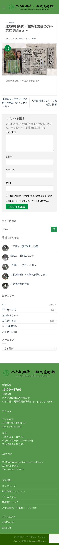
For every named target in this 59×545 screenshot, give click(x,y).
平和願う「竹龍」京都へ (23, 265)
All (3, 304)
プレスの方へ (9, 516)
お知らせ (6, 315)
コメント (11, 132)
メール (10, 170)
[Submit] (54, 229)
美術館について (10, 502)
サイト (9, 183)
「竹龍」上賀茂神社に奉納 (24, 246)
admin (33, 38)
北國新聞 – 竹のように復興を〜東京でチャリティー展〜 (14, 103)
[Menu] (4, 7)
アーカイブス (9, 310)
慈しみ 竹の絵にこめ (22, 255)
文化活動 (6, 480)
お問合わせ (8, 522)
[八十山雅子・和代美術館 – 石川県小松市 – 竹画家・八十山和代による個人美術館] (31, 7)
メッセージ (8, 332)
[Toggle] (56, 304)
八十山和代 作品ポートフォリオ (19, 508)
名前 (9, 156)
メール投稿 (8, 326)
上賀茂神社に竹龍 (20, 284)
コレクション (9, 321)
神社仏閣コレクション (13, 491)
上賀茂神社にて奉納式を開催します (29, 274)
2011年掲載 (10, 22)
